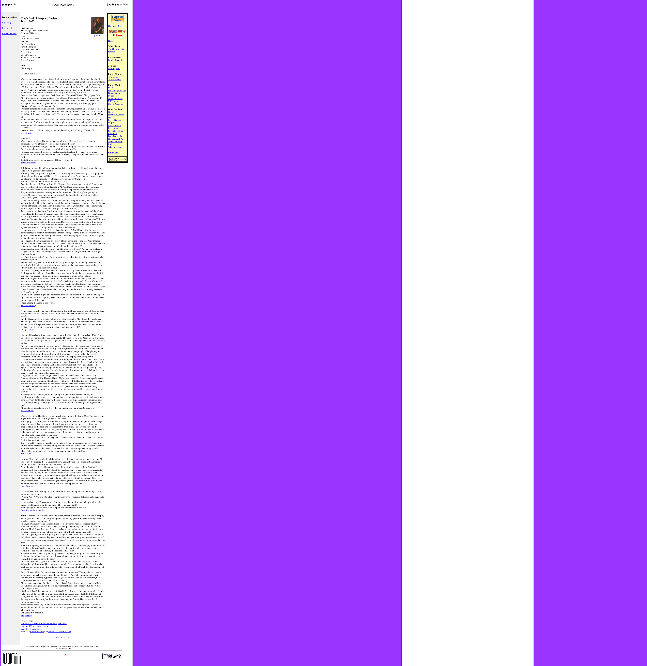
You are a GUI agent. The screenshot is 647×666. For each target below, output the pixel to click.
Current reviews (9, 33)
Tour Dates (113, 77)
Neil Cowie (26, 453)
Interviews (113, 128)
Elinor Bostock (37, 631)
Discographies (114, 93)
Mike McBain (27, 410)
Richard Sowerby (28, 305)
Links (110, 144)
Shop (110, 87)
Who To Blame (115, 147)
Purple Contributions (114, 124)
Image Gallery (114, 120)
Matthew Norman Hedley (59, 631)
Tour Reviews (114, 79)
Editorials (112, 133)
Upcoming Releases (117, 90)
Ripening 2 (7, 28)
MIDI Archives (114, 101)
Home (111, 41)
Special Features (115, 131)
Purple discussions (116, 60)
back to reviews (63, 637)
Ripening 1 (7, 22)
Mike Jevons (26, 133)
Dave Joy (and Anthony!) (32, 510)
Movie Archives (115, 104)
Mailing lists (114, 68)
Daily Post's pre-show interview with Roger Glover (44, 623)
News (110, 112)
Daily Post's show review (32, 629)
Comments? (113, 152)
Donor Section (114, 26)
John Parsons (27, 486)
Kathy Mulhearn (28, 162)
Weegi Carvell (27, 329)
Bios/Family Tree (116, 136)
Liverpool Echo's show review (34, 626)
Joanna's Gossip (115, 141)
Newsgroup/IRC (115, 139)
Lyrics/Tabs (113, 95)
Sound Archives (115, 98)
